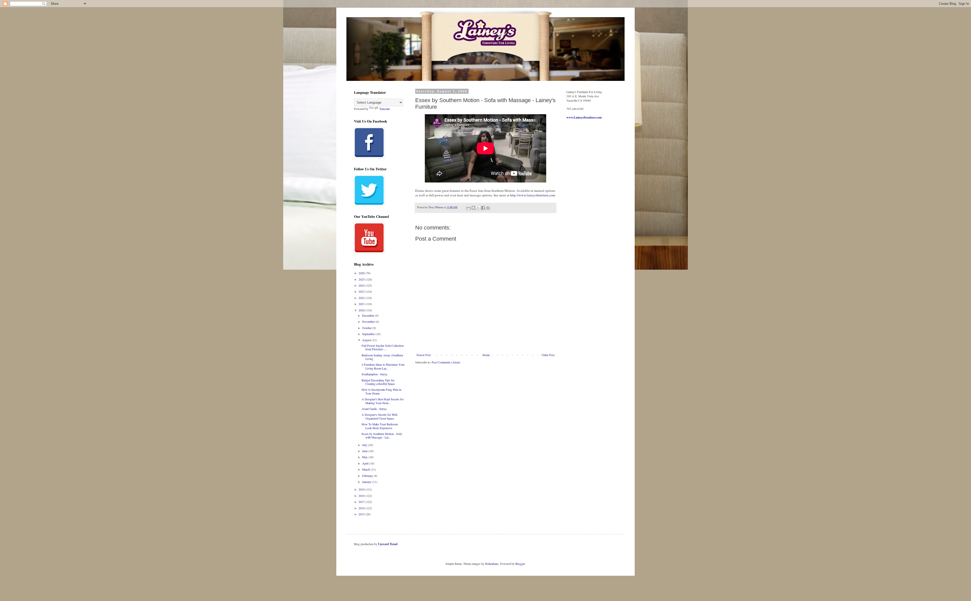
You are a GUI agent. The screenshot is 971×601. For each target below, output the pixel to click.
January (367, 482)
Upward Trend (388, 544)
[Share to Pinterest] (487, 207)
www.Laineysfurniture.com (584, 117)
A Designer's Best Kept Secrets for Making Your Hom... (383, 401)
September (369, 334)
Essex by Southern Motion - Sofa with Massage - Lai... (382, 435)
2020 (362, 310)
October (367, 328)
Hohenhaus (492, 564)
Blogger (520, 564)
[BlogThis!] (473, 207)
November (369, 321)
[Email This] (468, 207)
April (365, 463)
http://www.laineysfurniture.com (532, 195)
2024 (362, 285)
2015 (362, 514)
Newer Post (423, 355)
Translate (384, 109)
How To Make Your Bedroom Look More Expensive (380, 426)
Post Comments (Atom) (446, 362)
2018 (362, 496)
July (365, 445)
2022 (362, 298)
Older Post (548, 355)
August (367, 340)
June (365, 451)
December (368, 315)
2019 (362, 489)
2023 (362, 291)
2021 (362, 304)
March (366, 469)
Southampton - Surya (374, 374)
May (365, 457)
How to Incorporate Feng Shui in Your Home (381, 391)
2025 (362, 279)
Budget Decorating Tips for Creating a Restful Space (378, 382)
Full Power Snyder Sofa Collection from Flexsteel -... (383, 347)
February (368, 476)
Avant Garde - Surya (374, 409)
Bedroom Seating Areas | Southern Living (382, 357)
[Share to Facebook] (483, 207)
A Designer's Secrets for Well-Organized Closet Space (380, 416)
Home (486, 355)
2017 (362, 502)
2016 (362, 508)
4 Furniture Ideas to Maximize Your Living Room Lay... (383, 366)
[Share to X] (478, 207)
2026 (362, 273)
